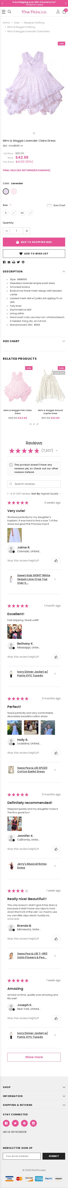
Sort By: (35, 493)
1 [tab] (34, 133)
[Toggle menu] (3, 11)
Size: (6, 205)
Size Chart (59, 205)
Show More (13, 919)
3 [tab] (37, 424)
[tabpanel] (34, 83)
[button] (56, 450)
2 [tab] (34, 424)
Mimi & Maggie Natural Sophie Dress (50, 412)
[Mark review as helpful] (56, 561)
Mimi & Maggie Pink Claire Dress (18, 412)
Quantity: (8, 222)
